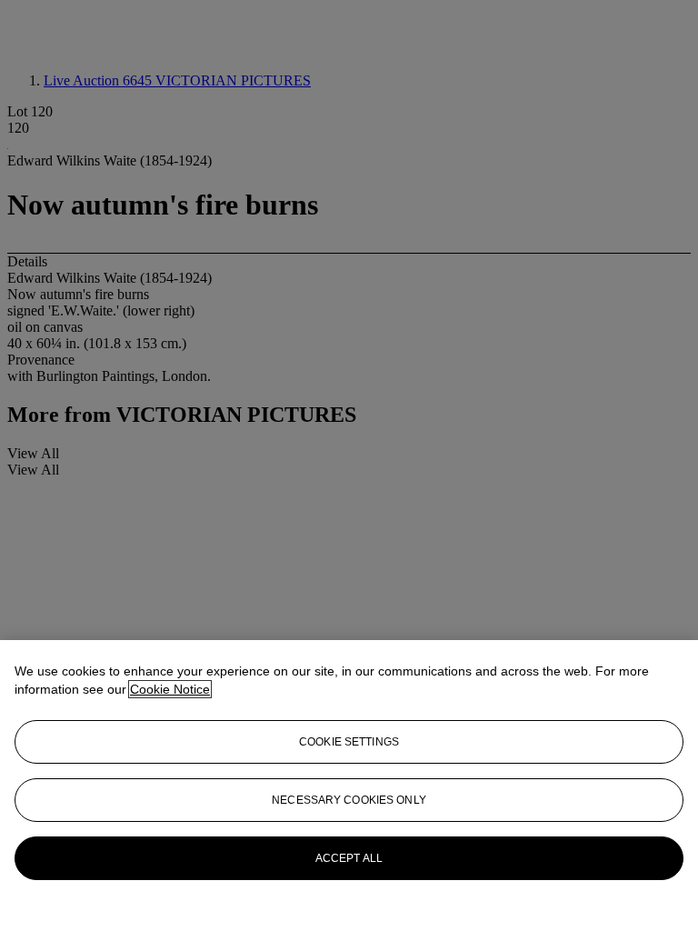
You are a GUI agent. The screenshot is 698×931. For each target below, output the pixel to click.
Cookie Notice (170, 689)
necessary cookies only (349, 800)
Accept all (349, 858)
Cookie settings (349, 742)
